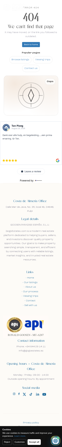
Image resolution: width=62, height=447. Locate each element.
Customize (20, 442)
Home (30, 278)
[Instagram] (14, 394)
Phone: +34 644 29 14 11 (31, 346)
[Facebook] (19, 394)
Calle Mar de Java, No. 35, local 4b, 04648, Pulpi (30, 209)
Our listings (30, 282)
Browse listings (20, 59)
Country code (14, 229)
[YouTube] (44, 394)
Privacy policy (31, 423)
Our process (30, 291)
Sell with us (30, 305)
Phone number (14, 242)
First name (12, 184)
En (49, 7)
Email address (14, 214)
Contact (31, 301)
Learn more (19, 436)
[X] (24, 394)
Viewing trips (42, 59)
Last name (12, 198)
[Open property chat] (55, 440)
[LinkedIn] (37, 394)
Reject (7, 442)
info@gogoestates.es (31, 351)
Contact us (30, 68)
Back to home (31, 45)
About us (30, 287)
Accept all (34, 442)
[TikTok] (31, 394)
